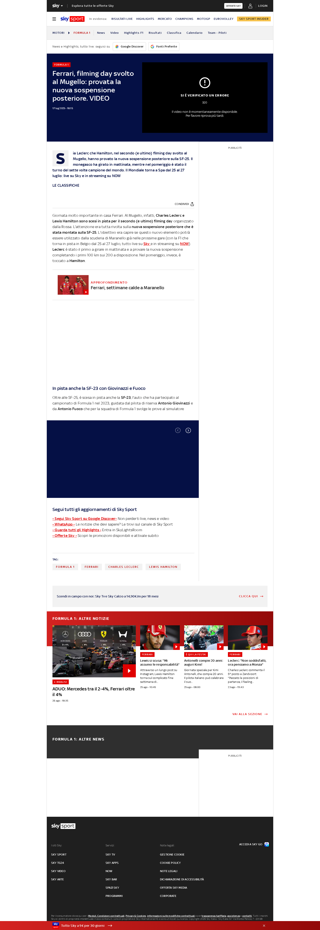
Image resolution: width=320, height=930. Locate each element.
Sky (78, 176)
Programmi (114, 896)
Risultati (155, 32)
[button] (188, 430)
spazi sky (112, 887)
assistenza (233, 915)
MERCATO (165, 18)
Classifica (174, 32)
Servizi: (110, 845)
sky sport (58, 854)
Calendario (195, 32)
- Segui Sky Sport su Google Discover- (84, 518)
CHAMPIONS (184, 18)
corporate (168, 896)
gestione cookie (172, 854)
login (263, 5)
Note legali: (167, 845)
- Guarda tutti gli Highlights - (76, 530)
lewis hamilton (163, 566)
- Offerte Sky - (64, 535)
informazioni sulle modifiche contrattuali (171, 915)
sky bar (111, 879)
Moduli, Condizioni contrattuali (106, 915)
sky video (58, 871)
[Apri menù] (54, 19)
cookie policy (170, 862)
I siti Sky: (56, 845)
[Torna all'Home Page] (72, 19)
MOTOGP (203, 18)
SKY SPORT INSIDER (254, 18)
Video (114, 32)
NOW (116, 176)
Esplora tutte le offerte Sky (93, 5)
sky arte (57, 879)
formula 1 (65, 566)
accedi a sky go (250, 844)
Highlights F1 (133, 32)
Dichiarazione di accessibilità (182, 879)
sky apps (112, 862)
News (101, 32)
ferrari (91, 566)
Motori (58, 32)
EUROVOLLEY (224, 18)
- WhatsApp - (63, 524)
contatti (247, 915)
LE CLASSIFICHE (65, 185)
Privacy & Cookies (136, 915)
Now (109, 871)
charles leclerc (123, 566)
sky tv (110, 854)
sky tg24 (57, 862)
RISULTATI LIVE (122, 18)
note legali (168, 871)
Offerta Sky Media (173, 887)
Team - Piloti (217, 32)
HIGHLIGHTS (145, 18)
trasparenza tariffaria (214, 915)
